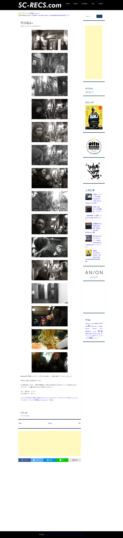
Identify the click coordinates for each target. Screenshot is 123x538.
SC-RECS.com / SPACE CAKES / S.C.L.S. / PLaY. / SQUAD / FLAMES (64, 534)
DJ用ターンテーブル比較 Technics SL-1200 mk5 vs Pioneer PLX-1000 (93, 199)
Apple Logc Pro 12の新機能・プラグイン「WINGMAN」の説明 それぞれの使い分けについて (93, 213)
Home (68, 3)
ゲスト (54, 398)
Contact (100, 3)
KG (89, 326)
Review (94, 328)
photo (87, 333)
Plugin (100, 326)
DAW (95, 323)
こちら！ (37, 13)
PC (97, 326)
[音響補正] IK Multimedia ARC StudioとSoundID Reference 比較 (93, 228)
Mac (95, 326)
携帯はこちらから (41, 400)
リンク (32, 400)
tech (91, 333)
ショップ (74, 398)
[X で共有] (25, 413)
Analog (87, 323)
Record (87, 328)
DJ (98, 323)
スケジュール (46, 398)
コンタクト (24, 400)
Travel (100, 328)
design (94, 331)
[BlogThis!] (23, 413)
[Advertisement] (49, 443)
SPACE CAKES (37, 398)
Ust (69, 398)
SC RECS (28, 398)
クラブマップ (62, 398)
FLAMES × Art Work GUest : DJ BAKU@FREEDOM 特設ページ (51, 15)
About (76, 3)
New (20, 423)
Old (79, 423)
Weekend (88, 331)
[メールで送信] (21, 413)
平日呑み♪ (27, 23)
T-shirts (50, 400)
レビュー (96, 338)
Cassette (92, 323)
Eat (86, 326)
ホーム (23, 398)
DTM (101, 323)
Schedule (84, 3)
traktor (95, 333)
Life (92, 326)
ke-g (27, 416)
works (98, 333)
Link (92, 3)
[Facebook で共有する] (26, 413)
